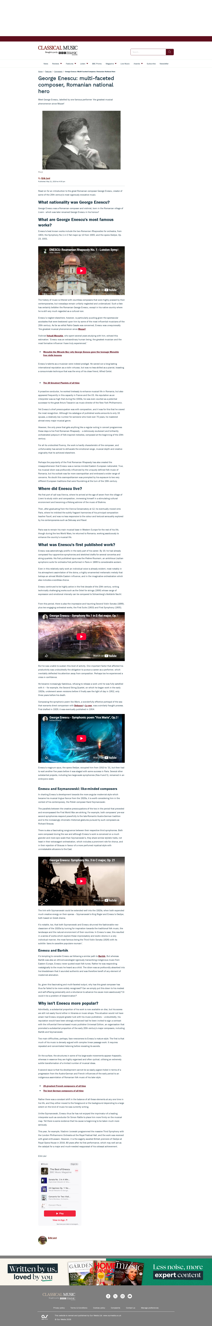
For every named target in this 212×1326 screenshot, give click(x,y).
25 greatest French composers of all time (64, 1085)
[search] (170, 52)
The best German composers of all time (63, 1090)
